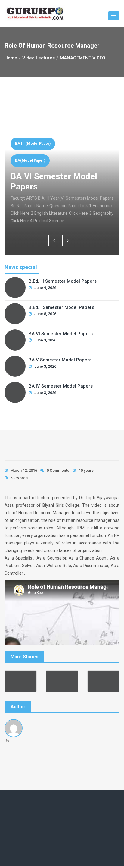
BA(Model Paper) (30, 160)
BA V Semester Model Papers (60, 360)
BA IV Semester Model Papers (61, 386)
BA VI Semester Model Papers (61, 333)
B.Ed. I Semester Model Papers (61, 307)
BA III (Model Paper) (33, 143)
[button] (113, 15)
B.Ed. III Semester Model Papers (63, 281)
